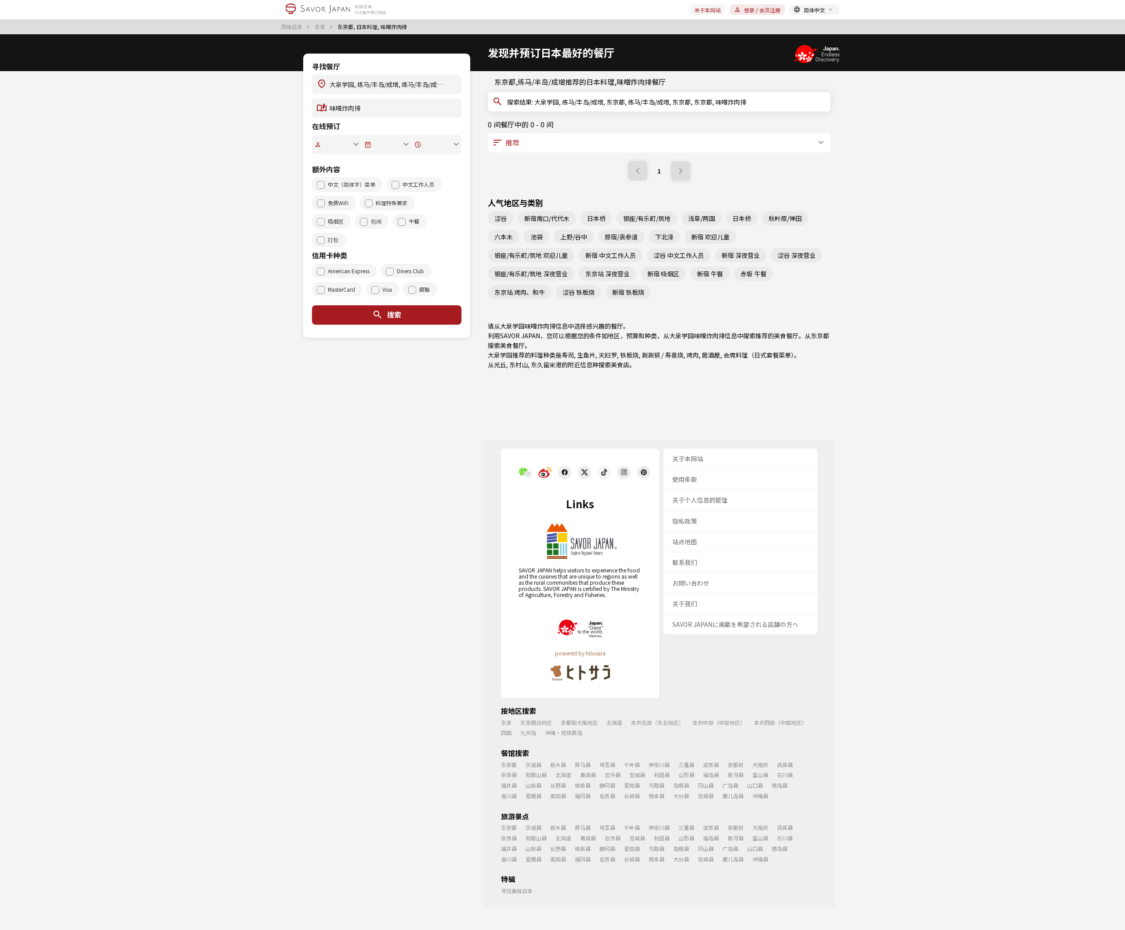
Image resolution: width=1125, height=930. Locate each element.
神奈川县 (659, 764)
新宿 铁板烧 (628, 292)
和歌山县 (536, 774)
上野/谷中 (573, 236)
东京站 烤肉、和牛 (519, 292)
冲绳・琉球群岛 (563, 732)
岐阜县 (583, 785)
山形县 (686, 774)
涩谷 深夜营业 (796, 255)
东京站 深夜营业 (607, 273)
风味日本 (292, 27)
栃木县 (558, 764)
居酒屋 (711, 355)
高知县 (558, 796)
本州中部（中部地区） (719, 722)
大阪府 (760, 764)
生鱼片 (586, 355)
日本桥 (596, 218)
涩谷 (500, 218)
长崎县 (632, 796)
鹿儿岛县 (733, 796)
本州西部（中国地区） (780, 722)
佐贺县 (607, 796)
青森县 (588, 774)
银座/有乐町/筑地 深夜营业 (531, 273)
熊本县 (656, 796)
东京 (321, 27)
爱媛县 (533, 796)
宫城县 (637, 774)
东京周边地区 (536, 722)
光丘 (500, 364)
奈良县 (509, 774)
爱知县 (632, 785)
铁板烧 (629, 355)
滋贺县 (711, 764)
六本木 (503, 236)
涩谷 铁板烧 (578, 292)
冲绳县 (760, 796)
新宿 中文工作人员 (610, 255)
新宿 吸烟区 (663, 273)
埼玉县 (607, 764)
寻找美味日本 (517, 890)
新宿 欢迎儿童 (710, 236)
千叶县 (632, 764)
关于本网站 (707, 10)
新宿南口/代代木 (547, 218)
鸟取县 (656, 785)
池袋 (536, 236)
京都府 (736, 764)
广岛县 (730, 785)
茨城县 (533, 764)
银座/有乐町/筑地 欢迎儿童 (531, 255)
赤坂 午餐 (753, 273)
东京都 (820, 335)
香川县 (509, 796)
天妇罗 (608, 355)
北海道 (614, 722)
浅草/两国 (701, 218)
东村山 (518, 364)
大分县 (681, 796)
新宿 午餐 (710, 273)
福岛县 (711, 774)
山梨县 (533, 785)
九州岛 (528, 732)
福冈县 (583, 796)
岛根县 (681, 785)
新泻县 (736, 774)
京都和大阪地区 (579, 722)
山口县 (755, 785)
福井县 (509, 785)
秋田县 (662, 774)
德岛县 (780, 785)
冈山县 (706, 785)
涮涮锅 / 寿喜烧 (662, 355)
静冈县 (607, 785)
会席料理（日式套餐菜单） (758, 355)
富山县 (760, 774)
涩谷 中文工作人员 (678, 255)
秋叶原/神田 (785, 218)
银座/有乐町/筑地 (647, 218)
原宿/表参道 (621, 236)
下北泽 (664, 236)
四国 (506, 732)
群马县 (583, 764)
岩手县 (613, 774)
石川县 (785, 774)
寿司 (568, 355)
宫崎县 (706, 796)
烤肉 (692, 355)
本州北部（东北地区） (657, 722)
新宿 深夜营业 (741, 255)
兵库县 (785, 764)
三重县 (686, 764)
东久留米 (543, 364)
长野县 (558, 785)
